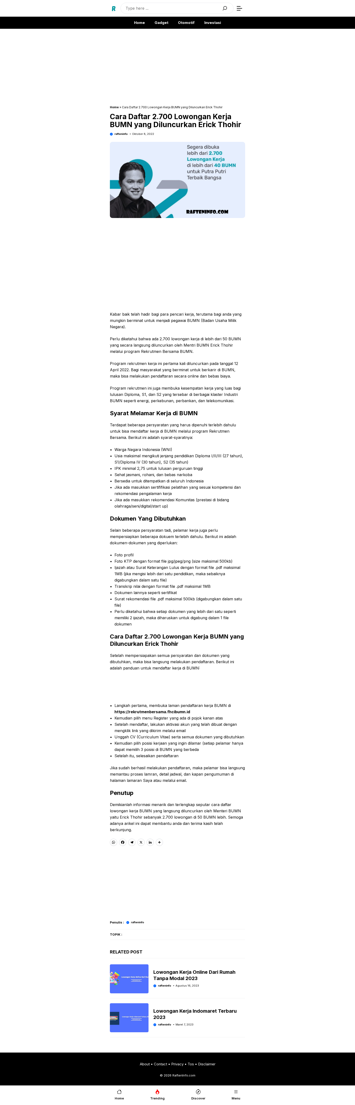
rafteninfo (121, 134)
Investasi (212, 22)
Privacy (177, 1064)
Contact (160, 1064)
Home (139, 22)
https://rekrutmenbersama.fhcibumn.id (152, 711)
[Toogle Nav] (239, 8)
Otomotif (186, 22)
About (145, 1064)
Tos (191, 1064)
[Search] (224, 8)
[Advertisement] (177, 69)
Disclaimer (206, 1064)
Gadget (161, 22)
